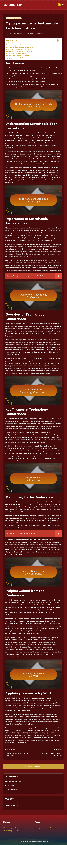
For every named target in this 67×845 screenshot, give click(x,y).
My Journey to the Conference (16, 53)
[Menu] (63, 4)
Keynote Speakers (11, 789)
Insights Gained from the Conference (18, 55)
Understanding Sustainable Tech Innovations (21, 45)
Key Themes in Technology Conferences (19, 51)
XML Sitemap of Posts (11, 831)
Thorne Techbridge (11, 805)
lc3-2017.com (12, 5)
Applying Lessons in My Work (15, 58)
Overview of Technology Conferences (18, 49)
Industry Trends (9, 785)
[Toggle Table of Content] (58, 40)
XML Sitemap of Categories (13, 828)
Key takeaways (13, 43)
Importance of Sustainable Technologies (19, 47)
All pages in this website (43, 828)
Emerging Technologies (14, 18)
